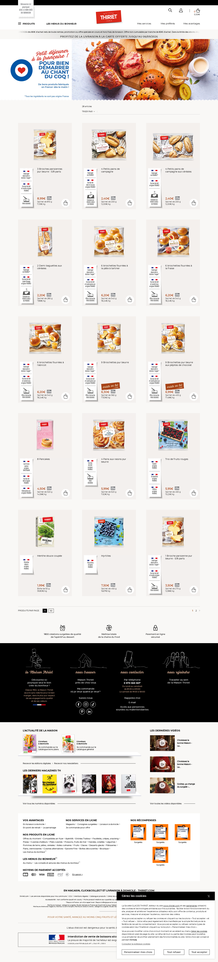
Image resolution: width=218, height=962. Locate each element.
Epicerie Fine (71, 848)
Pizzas (26, 842)
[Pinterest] (82, 711)
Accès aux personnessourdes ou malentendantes (132, 708)
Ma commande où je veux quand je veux (86, 690)
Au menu (27, 863)
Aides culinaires (64, 845)
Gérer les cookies (199, 931)
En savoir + (77, 874)
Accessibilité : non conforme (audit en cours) (63, 900)
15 (45, 611)
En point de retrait (31, 827)
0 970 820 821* (132, 683)
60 (51, 611)
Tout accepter (199, 952)
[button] (180, 11)
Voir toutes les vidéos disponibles (166, 804)
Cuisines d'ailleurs (39, 842)
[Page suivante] (199, 610)
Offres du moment (32, 838)
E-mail (132, 702)
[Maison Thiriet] (109, 17)
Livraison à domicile (109, 824)
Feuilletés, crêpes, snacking (106, 838)
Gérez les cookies (114, 896)
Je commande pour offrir (78, 827)
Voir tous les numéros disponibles (39, 804)
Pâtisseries (111, 845)
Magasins (70, 824)
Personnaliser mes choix (138, 952)
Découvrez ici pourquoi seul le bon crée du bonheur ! (39, 683)
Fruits (76, 845)
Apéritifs (69, 838)
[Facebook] (78, 704)
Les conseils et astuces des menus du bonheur (57, 863)
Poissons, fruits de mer (75, 842)
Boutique (104, 848)
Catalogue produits (98, 896)
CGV (70, 896)
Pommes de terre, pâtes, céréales (39, 845)
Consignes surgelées (87, 824)
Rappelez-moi (132, 698)
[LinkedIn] (89, 711)
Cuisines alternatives (53, 848)
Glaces (84, 845)
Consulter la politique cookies (136, 944)
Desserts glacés (96, 845)
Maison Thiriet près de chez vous (85, 681)
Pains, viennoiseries (32, 848)
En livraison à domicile (33, 824)
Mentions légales (81, 896)
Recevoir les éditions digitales (37, 763)
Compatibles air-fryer (53, 838)
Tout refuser (174, 952)
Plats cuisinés (56, 842)
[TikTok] (93, 704)
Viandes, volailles (96, 842)
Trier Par (87, 111)
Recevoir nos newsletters (66, 763)
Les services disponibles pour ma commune (49, 896)
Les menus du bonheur (61, 23)
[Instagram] (86, 704)
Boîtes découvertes (88, 848)
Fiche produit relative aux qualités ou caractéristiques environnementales (114, 900)
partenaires (191, 905)
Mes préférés (168, 23)
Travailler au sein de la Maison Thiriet (178, 681)
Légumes (110, 842)
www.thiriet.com (171, 905)
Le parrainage (49, 827)
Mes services (144, 23)
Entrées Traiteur (83, 838)
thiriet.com (24, 896)
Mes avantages (191, 23)
